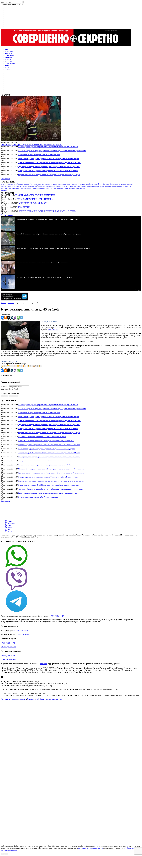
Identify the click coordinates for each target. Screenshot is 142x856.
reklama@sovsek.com (8, 647)
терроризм (72, 186)
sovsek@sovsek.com (21, 630)
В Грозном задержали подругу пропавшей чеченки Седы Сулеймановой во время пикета (52, 151)
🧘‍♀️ (39, 366)
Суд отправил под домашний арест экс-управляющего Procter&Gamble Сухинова (49, 167)
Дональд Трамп (109, 184)
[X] (8, 317)
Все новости (5, 179)
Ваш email (4, 389)
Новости (8, 521)
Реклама (8, 525)
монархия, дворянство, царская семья (48, 184)
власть (117, 184)
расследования (6, 188)
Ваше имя (4, 387)
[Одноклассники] (5, 317)
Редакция (8, 527)
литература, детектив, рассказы (88, 186)
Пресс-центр (10, 523)
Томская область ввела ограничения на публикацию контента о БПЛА (45, 465)
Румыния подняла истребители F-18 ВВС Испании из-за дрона (42, 437)
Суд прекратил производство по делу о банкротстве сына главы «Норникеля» (47, 461)
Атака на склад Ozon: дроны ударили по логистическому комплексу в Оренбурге (31, 145)
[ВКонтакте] (2, 317)
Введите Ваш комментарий (11, 394)
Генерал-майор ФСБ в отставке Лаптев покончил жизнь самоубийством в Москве (49, 453)
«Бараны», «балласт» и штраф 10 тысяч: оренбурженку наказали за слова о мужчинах (50, 489)
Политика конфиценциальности (13, 699)
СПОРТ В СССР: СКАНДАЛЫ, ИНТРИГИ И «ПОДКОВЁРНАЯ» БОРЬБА (48, 211)
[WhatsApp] (18, 317)
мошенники (36, 188)
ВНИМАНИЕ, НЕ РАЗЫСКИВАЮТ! (33, 203)
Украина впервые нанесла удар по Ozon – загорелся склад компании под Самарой (49, 175)
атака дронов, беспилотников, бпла (20, 184)
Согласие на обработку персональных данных (44, 699)
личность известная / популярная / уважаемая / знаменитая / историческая (40, 186)
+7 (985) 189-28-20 (57, 616)
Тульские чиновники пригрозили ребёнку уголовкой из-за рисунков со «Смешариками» (51, 473)
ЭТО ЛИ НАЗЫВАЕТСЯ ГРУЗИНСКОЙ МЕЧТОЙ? (35, 195)
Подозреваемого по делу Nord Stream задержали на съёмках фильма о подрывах (48, 485)
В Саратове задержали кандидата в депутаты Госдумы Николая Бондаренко (46, 449)
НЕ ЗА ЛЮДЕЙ (24, 207)
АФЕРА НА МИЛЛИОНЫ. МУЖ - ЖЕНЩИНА (35, 199)
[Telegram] (21, 317)
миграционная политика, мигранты (63, 188)
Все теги (4, 190)
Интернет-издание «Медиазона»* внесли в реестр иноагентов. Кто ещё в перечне (49, 445)
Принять (4, 854)
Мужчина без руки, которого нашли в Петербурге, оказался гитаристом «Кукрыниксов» (51, 469)
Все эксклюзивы (7, 215)
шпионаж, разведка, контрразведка (75, 184)
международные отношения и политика (115, 186)
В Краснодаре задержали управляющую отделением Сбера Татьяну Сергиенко (48, 147)
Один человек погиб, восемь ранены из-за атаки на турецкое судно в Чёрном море (49, 163)
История (8, 531)
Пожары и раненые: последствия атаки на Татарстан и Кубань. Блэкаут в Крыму (48, 477)
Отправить (13, 396)
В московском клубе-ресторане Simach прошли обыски (39, 155)
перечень (43, 664)
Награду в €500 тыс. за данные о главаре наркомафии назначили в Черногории (48, 171)
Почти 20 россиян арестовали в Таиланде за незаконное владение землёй (46, 441)
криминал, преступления (22, 188)
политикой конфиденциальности (90, 848)
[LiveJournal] (12, 317)
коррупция (45, 188)
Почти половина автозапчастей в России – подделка (38, 497)
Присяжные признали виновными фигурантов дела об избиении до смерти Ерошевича (51, 481)
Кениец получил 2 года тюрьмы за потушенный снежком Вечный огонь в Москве (49, 457)
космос (4, 184)
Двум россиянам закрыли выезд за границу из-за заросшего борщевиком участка (48, 493)
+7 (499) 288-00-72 (23, 634)
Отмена (4, 396)
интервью (81, 188)
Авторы (8, 529)
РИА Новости (53, 330)
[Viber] (15, 317)
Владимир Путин (96, 184)
